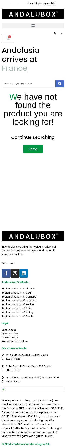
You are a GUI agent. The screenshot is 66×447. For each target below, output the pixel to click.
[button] (33, 25)
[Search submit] (59, 83)
